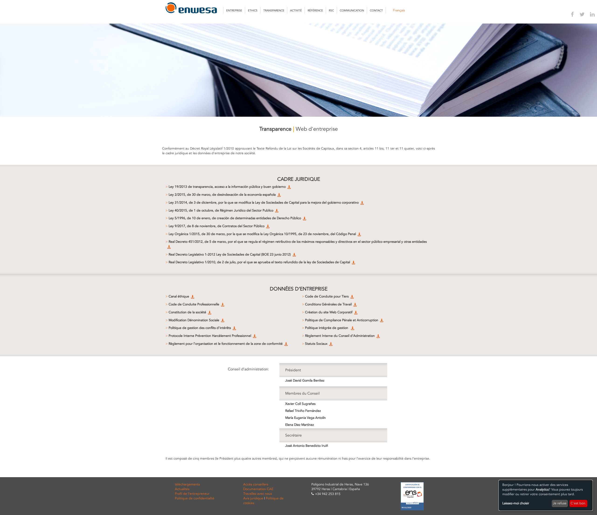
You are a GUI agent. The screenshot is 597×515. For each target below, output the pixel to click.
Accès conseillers (255, 484)
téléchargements (187, 484)
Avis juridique (253, 498)
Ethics (252, 10)
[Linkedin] (592, 15)
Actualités (182, 489)
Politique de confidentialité (194, 498)
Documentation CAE (258, 489)
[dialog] (545, 495)
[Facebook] (572, 15)
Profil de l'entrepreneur (192, 493)
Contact (376, 10)
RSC (331, 10)
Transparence (273, 10)
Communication (352, 10)
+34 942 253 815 (327, 494)
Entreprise (234, 10)
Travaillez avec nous (257, 493)
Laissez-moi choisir (515, 503)
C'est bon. (578, 503)
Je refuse (559, 503)
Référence (315, 10)
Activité (296, 10)
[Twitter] (582, 15)
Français (399, 10)
